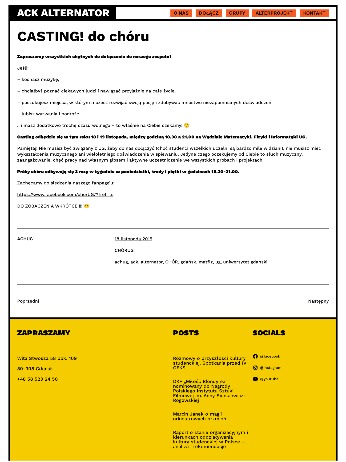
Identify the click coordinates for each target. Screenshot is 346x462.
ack (134, 262)
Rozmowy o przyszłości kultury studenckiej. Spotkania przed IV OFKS (209, 363)
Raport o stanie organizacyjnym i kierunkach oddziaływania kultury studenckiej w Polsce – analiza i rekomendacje (210, 439)
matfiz (206, 262)
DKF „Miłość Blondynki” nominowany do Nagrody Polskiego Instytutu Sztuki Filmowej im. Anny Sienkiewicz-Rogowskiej (209, 391)
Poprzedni (28, 301)
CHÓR (171, 262)
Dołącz (209, 13)
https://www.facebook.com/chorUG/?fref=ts (65, 194)
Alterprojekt (274, 13)
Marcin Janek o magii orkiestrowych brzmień (199, 416)
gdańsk (188, 262)
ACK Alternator (63, 13)
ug (218, 262)
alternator (152, 262)
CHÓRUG (124, 250)
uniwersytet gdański (245, 262)
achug (121, 262)
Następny (318, 301)
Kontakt (314, 13)
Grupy (237, 13)
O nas (181, 13)
